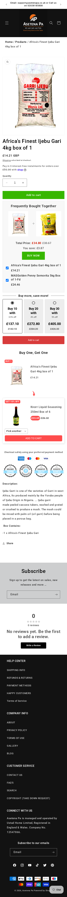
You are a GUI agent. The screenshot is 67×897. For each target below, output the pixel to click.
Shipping (7, 160)
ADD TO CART (33, 438)
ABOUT (11, 722)
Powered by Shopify (43, 890)
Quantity (7, 176)
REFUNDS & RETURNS (19, 677)
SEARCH (12, 790)
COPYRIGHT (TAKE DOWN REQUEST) (28, 798)
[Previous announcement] (6, 4)
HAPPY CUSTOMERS (19, 693)
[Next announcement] (60, 4)
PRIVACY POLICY (17, 730)
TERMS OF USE (15, 738)
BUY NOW (33, 255)
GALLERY (12, 745)
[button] (7, 23)
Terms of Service (17, 701)
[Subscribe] (56, 595)
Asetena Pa (27, 890)
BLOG (10, 753)
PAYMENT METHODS (19, 685)
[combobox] (16, 431)
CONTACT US (14, 775)
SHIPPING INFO (16, 670)
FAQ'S (10, 782)
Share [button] (10, 543)
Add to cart (33, 340)
